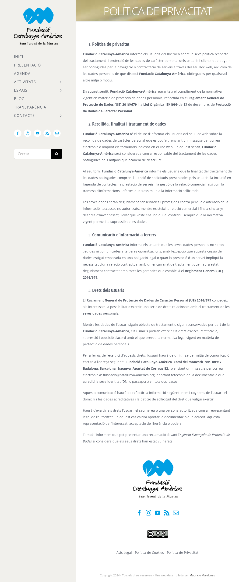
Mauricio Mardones (202, 575)
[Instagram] (148, 512)
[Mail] (176, 512)
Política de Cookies (150, 552)
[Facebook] (139, 512)
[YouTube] (157, 512)
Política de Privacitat (182, 552)
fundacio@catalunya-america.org (129, 375)
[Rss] (166, 512)
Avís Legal (124, 552)
